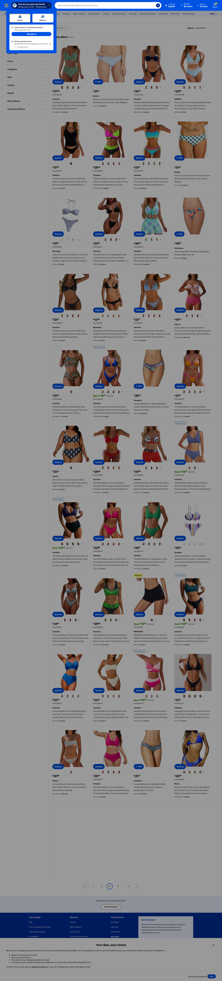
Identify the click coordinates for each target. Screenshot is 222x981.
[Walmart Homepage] (6, 5)
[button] (186, 5)
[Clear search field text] (152, 5)
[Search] (158, 5)
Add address (31, 34)
